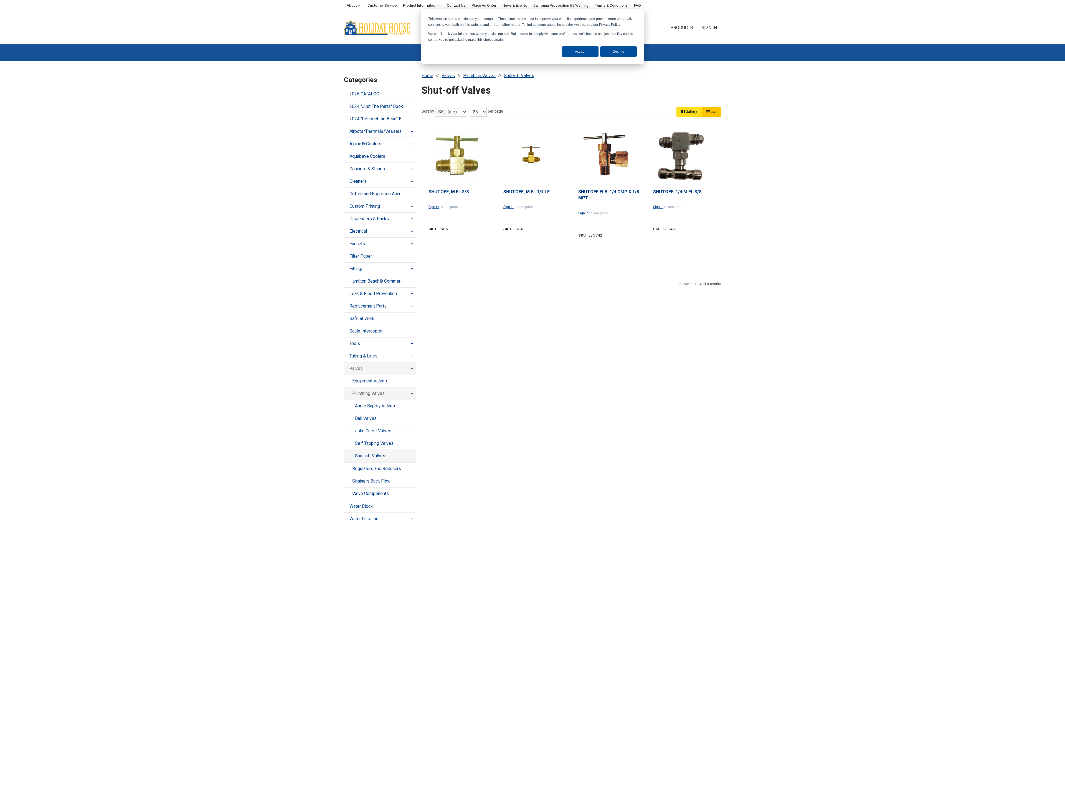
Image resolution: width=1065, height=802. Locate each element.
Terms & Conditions (611, 5)
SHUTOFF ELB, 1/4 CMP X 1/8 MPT (608, 195)
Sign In (709, 27)
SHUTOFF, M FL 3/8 (448, 192)
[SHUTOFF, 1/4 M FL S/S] (681, 154)
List (713, 112)
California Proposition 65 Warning (561, 5)
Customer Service (382, 5)
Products (681, 27)
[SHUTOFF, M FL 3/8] (456, 154)
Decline (618, 52)
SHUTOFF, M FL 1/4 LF (526, 192)
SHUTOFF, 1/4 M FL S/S (677, 192)
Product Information (419, 5)
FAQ (637, 5)
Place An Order (484, 5)
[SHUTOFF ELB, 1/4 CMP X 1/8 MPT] (606, 154)
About (352, 5)
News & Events (515, 5)
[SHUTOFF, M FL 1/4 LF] (531, 154)
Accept (580, 52)
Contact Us (456, 5)
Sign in (433, 206)
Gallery (691, 112)
